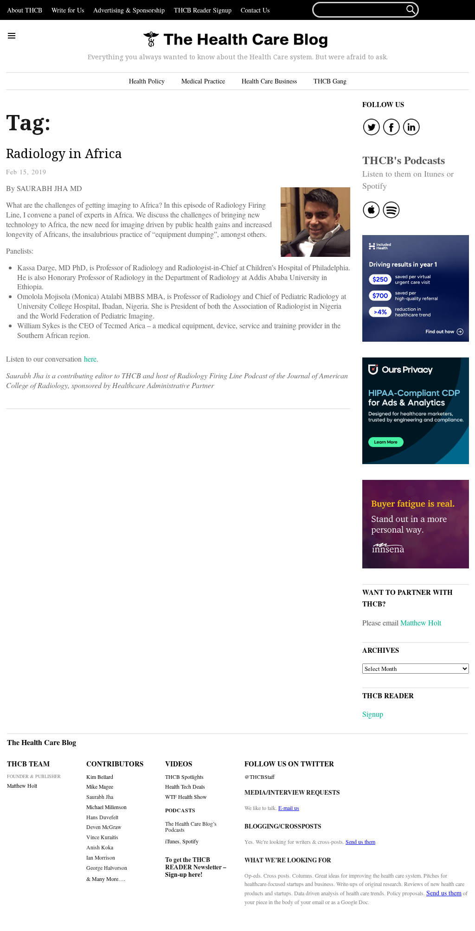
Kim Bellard (99, 776)
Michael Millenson (106, 806)
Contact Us (255, 10)
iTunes (172, 841)
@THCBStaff (259, 776)
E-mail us (288, 807)
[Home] (235, 40)
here (90, 358)
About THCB (24, 10)
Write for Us (67, 10)
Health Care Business (269, 81)
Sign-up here (182, 874)
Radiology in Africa (64, 153)
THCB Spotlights (184, 776)
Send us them (360, 841)
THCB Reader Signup (202, 10)
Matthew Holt (420, 622)
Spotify (190, 841)
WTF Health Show (186, 796)
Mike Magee (99, 786)
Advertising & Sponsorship (129, 10)
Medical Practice (203, 81)
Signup (372, 714)
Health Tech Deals (185, 786)
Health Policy (147, 81)
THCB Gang (330, 81)
